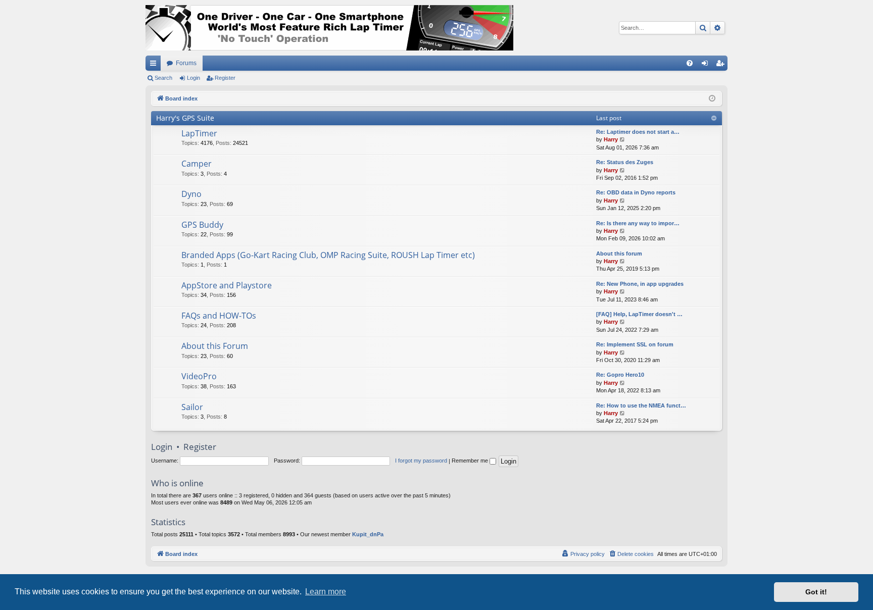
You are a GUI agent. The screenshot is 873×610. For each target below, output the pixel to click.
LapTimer (199, 133)
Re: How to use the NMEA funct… (641, 405)
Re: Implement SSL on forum (634, 344)
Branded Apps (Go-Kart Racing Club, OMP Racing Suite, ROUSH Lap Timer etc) (328, 255)
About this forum (619, 253)
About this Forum (214, 345)
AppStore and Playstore (226, 285)
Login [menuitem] (706, 65)
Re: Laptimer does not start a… (638, 132)
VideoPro (199, 376)
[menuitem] (689, 63)
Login (193, 78)
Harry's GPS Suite (185, 118)
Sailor (192, 407)
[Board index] (329, 28)
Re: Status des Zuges (624, 162)
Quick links (155, 65)
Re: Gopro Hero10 (620, 375)
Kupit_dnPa (367, 534)
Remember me (471, 461)
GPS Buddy (202, 224)
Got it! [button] (816, 592)
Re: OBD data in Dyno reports (635, 192)
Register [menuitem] (722, 65)
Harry (611, 139)
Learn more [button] (325, 591)
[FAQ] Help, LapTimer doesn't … (639, 314)
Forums (186, 63)
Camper (196, 163)
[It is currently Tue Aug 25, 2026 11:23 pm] (712, 99)
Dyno (191, 193)
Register (225, 78)
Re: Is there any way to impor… (638, 223)
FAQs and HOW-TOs (218, 315)
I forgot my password (421, 461)
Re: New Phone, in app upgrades (640, 284)
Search (163, 78)
